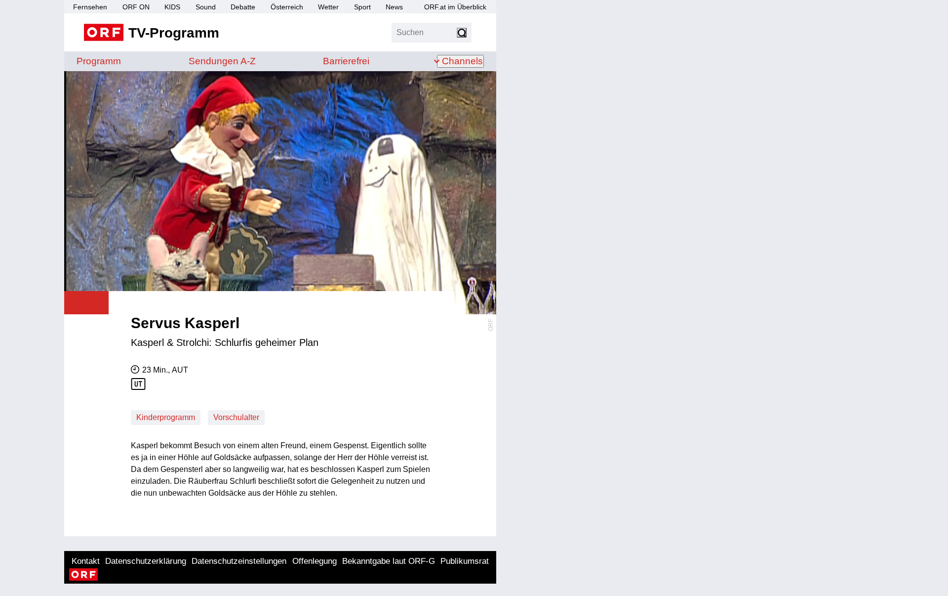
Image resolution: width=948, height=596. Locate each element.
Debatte (243, 7)
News (394, 7)
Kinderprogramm (165, 417)
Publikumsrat (464, 561)
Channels (462, 61)
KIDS (172, 7)
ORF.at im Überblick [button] (455, 7)
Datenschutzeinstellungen (239, 561)
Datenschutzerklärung (145, 561)
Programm (99, 61)
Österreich (287, 7)
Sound (206, 7)
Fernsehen (90, 7)
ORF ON (136, 7)
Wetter (328, 7)
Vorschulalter (236, 417)
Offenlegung (314, 561)
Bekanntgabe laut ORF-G (388, 561)
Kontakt (86, 561)
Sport (362, 7)
